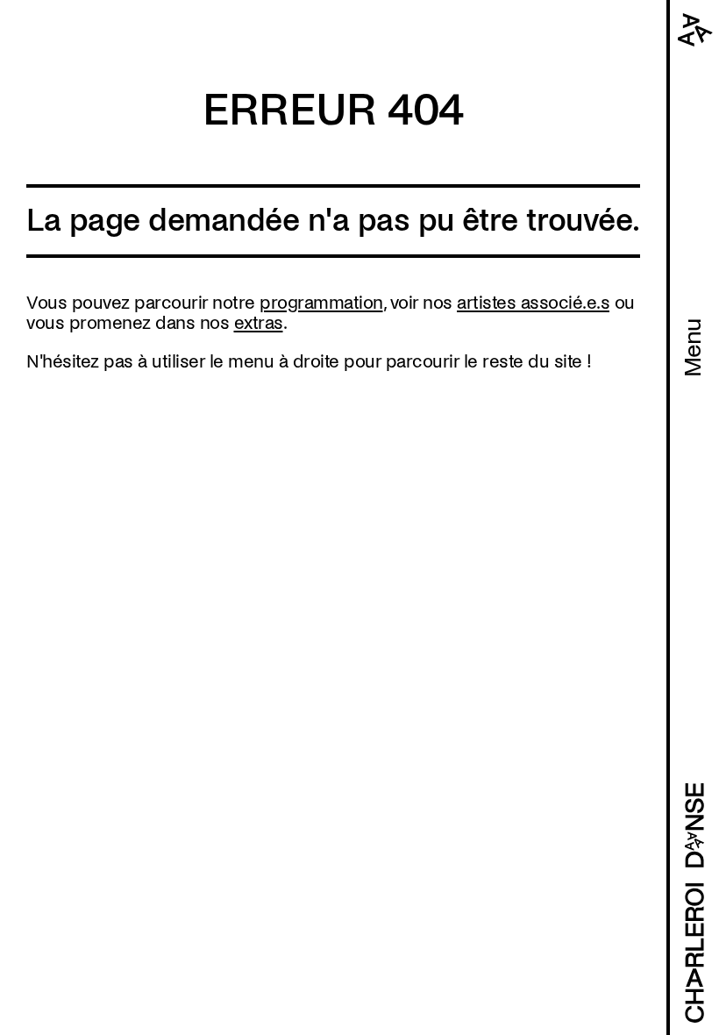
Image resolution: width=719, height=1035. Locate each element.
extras (258, 322)
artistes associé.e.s (533, 302)
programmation (321, 302)
